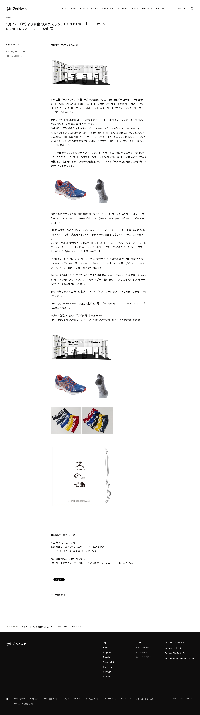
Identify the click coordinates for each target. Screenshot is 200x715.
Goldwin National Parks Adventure (180, 658)
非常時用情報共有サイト (24, 704)
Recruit (145, 8)
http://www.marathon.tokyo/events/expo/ (116, 319)
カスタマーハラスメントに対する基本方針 (137, 699)
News (16, 626)
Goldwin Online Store (174, 642)
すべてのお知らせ (143, 657)
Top (8, 626)
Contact (107, 672)
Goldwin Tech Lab (173, 648)
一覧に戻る (60, 594)
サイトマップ (34, 699)
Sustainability (108, 8)
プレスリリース (20, 51)
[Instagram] (7, 699)
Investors (122, 8)
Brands (94, 8)
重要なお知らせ (142, 647)
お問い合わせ (19, 699)
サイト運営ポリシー (52, 699)
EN (179, 8)
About (106, 647)
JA (184, 8)
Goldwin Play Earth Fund (176, 653)
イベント (9, 51)
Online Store (161, 8)
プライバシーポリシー (72, 699)
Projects (84, 8)
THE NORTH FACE (14, 56)
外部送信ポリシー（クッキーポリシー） (101, 699)
